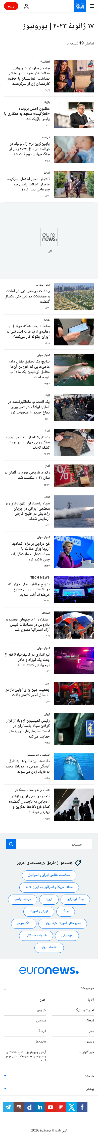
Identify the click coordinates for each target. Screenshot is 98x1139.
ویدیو (90, 1042)
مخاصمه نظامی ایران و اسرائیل (49, 875)
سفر (91, 1031)
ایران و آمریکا (39, 911)
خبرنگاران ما (86, 1052)
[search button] (11, 844)
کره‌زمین (41, 1010)
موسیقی (67, 936)
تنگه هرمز (23, 923)
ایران (48, 899)
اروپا (91, 1000)
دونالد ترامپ (22, 899)
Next (90, 1021)
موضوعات (87, 989)
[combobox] (49, 844)
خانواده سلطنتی (36, 936)
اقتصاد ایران (49, 948)
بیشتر (90, 1089)
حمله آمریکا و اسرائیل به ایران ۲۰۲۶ (49, 887)
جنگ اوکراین (75, 899)
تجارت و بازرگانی (83, 1010)
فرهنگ (42, 1031)
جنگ (66, 911)
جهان (42, 1000)
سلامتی (41, 1021)
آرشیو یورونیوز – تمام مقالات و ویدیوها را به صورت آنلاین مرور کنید (26, 1056)
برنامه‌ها (41, 1042)
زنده (11, 6)
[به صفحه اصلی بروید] (80, 6)
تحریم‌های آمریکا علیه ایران (63, 923)
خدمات (89, 1076)
